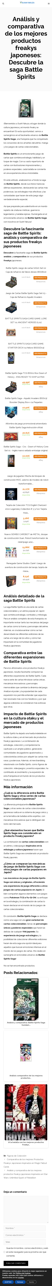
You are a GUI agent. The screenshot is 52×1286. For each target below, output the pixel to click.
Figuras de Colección (16, 1156)
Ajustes (31, 1282)
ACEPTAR (8, 1282)
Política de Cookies (23, 1273)
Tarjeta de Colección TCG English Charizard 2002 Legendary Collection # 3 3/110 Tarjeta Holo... (26, 509)
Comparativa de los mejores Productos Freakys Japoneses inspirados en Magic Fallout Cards (25, 1163)
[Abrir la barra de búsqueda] (3, 3)
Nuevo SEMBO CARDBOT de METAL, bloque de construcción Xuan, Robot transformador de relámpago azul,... (26, 538)
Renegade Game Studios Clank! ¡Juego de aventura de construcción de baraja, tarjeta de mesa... (26, 567)
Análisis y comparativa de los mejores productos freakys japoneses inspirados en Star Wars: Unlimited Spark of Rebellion (26, 1174)
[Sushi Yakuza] (27, 3)
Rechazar (20, 1282)
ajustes (21, 1278)
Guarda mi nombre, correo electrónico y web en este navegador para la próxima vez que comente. (27, 1252)
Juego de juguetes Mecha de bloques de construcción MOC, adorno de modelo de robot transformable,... (26, 480)
